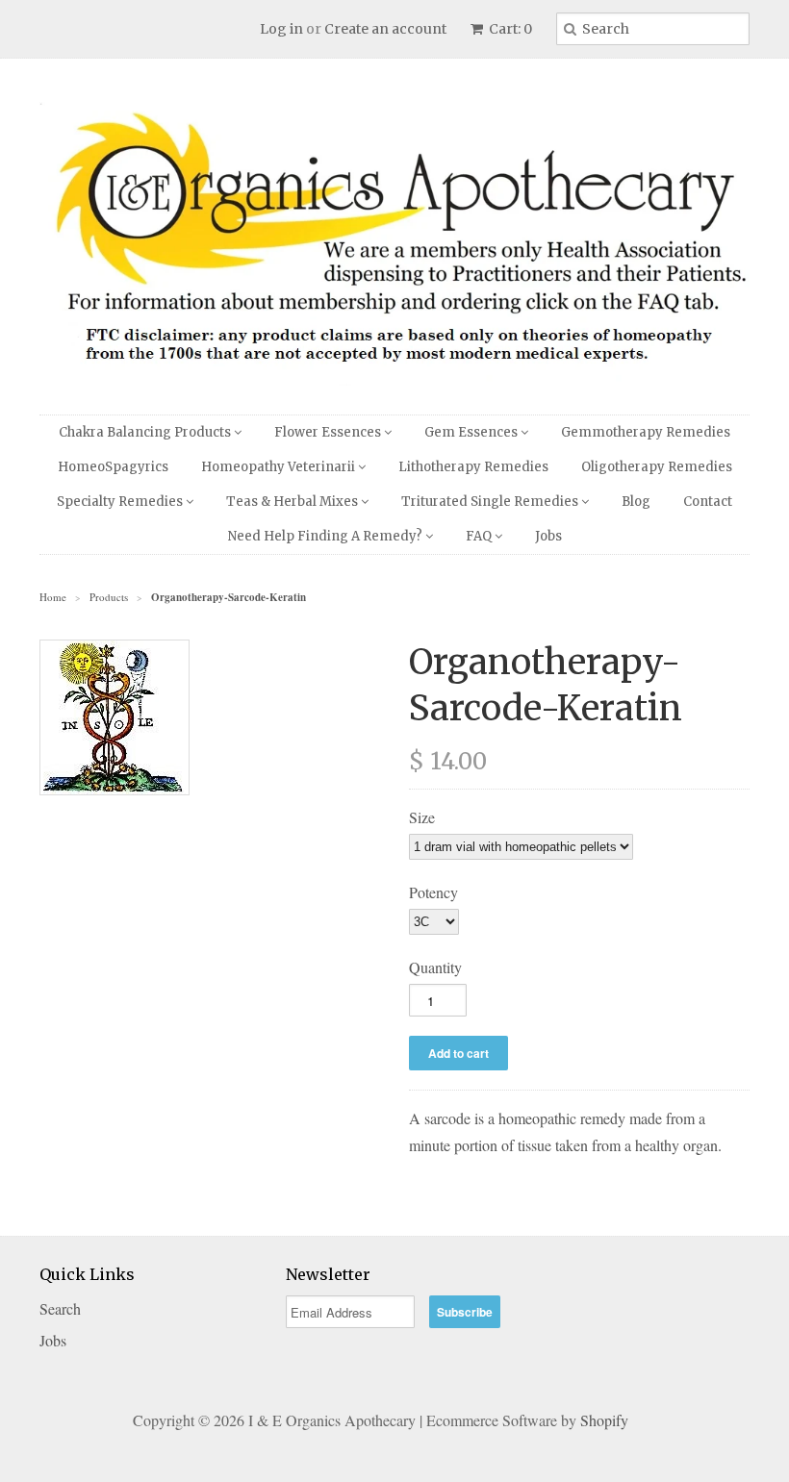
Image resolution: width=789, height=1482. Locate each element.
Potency (433, 892)
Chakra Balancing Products (146, 432)
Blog (636, 501)
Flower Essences (329, 432)
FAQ (480, 536)
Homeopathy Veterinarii (279, 467)
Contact (707, 501)
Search (60, 1308)
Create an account (385, 29)
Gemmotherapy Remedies (645, 432)
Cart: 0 (509, 29)
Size (422, 817)
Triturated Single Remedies (491, 501)
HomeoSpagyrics (113, 467)
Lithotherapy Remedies (473, 467)
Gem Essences (472, 432)
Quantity (435, 967)
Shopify (604, 1420)
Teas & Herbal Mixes (293, 501)
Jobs (548, 536)
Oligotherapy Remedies (656, 467)
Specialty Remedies (121, 501)
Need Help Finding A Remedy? (326, 536)
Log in (281, 29)
